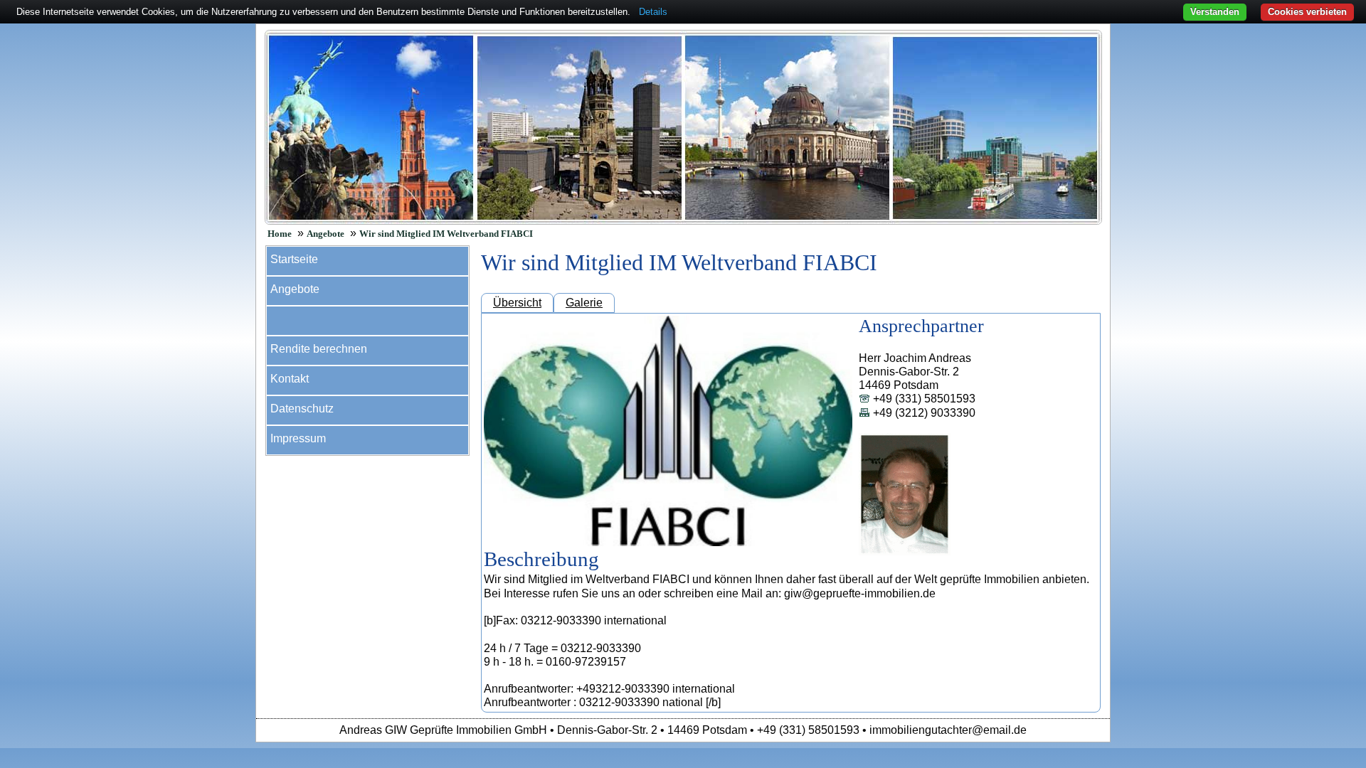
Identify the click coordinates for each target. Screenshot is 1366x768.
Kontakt (289, 379)
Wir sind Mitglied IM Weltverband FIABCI (446, 234)
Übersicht (517, 303)
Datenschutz (302, 408)
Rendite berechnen (318, 349)
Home (280, 234)
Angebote (325, 234)
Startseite (294, 259)
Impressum (298, 438)
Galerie (584, 303)
